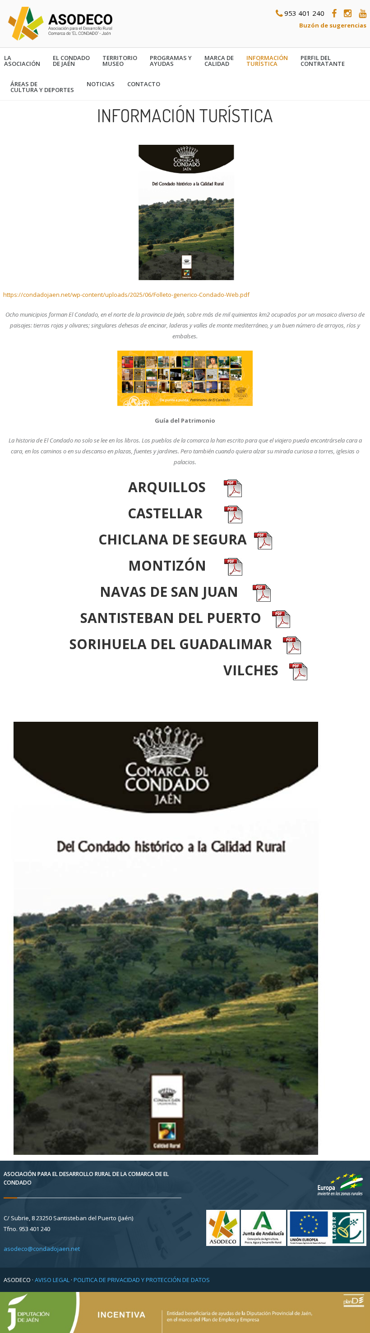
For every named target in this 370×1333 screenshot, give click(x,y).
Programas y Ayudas (171, 61)
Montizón (167, 565)
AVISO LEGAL (52, 1280)
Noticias (101, 84)
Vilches (250, 670)
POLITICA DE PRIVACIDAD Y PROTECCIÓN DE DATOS (142, 1280)
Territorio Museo (119, 61)
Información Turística (267, 61)
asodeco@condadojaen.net (42, 1249)
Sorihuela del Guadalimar (170, 644)
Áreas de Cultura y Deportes (42, 87)
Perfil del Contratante (323, 61)
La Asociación (22, 61)
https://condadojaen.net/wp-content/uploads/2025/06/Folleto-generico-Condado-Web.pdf (126, 295)
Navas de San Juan (169, 591)
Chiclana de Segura (172, 539)
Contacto (143, 84)
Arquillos (167, 487)
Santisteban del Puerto (170, 618)
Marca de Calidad (219, 61)
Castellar (165, 513)
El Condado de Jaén (71, 61)
